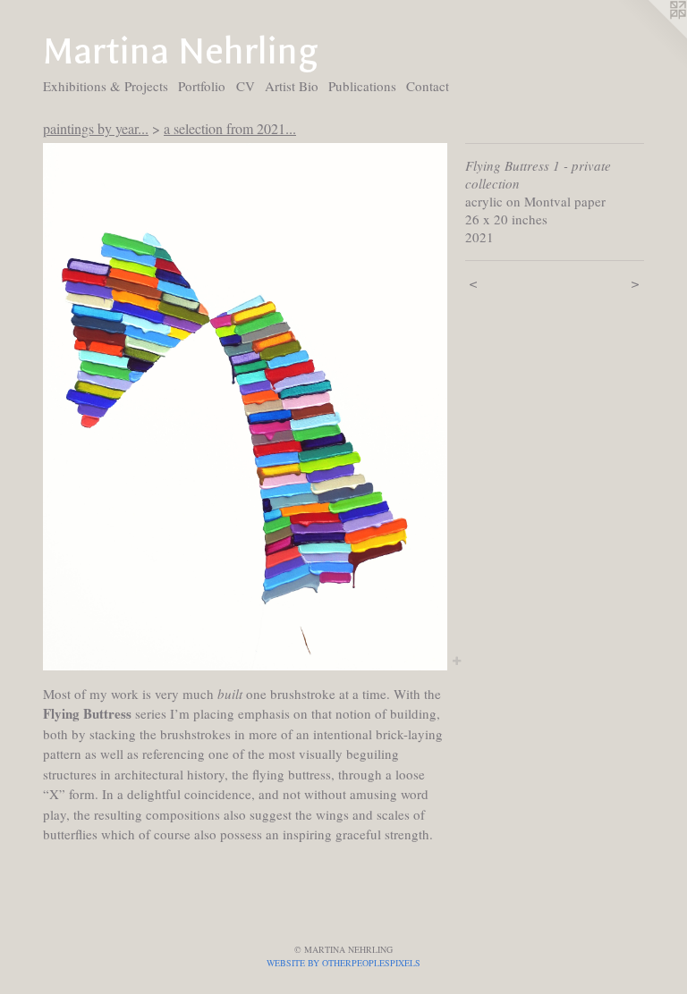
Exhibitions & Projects (105, 86)
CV (245, 86)
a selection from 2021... (230, 128)
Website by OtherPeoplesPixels (343, 962)
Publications (362, 86)
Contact (427, 86)
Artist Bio (291, 86)
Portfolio (201, 86)
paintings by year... (95, 128)
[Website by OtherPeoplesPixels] (651, 36)
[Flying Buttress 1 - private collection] (245, 406)
